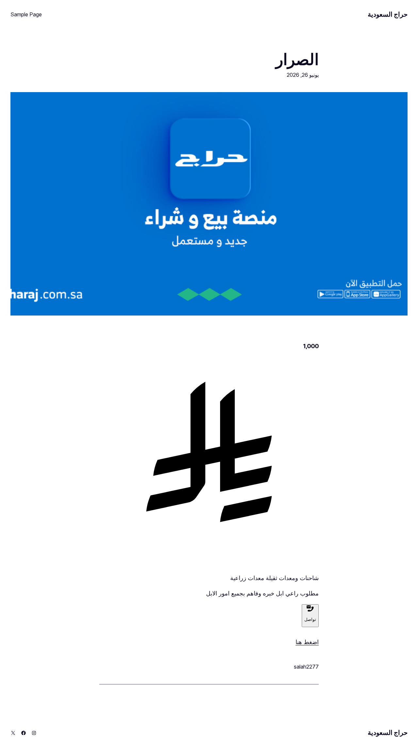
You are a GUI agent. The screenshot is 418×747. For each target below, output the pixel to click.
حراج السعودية (388, 14)
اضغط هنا (307, 642)
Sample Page (26, 14)
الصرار (297, 59)
